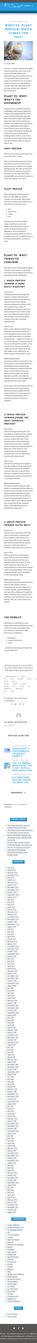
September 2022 (13, 895)
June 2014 (10, 1138)
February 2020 (12, 971)
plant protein (9, 682)
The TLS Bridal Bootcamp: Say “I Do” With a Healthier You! (22, 767)
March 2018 (11, 1028)
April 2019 (10, 996)
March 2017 (11, 1057)
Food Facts (12, 22)
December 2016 (12, 1065)
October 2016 (12, 1069)
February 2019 (12, 1001)
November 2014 (12, 1126)
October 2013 (12, 1158)
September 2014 (13, 1131)
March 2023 (11, 880)
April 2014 (10, 1143)
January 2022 (12, 914)
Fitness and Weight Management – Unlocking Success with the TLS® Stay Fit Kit (19, 837)
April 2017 (10, 1055)
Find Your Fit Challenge (15, 1245)
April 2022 (11, 907)
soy (14, 686)
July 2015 (10, 1106)
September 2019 (13, 983)
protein (15, 684)
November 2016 (12, 1067)
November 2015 (12, 1096)
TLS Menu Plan (12, 1289)
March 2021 (11, 939)
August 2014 (11, 1133)
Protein (10, 1264)
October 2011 (11, 1210)
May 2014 (10, 1141)
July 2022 (10, 900)
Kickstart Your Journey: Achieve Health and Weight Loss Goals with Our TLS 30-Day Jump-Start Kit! (19, 845)
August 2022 (11, 897)
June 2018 (10, 1020)
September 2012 (13, 1183)
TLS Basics (11, 1286)
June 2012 (10, 1190)
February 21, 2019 (22, 22)
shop (9, 1272)
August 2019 (11, 986)
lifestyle (20, 679)
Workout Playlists (13, 1301)
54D (8, 1232)
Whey (10, 670)
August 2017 (11, 1045)
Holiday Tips (11, 1254)
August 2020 (11, 956)
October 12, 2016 (26, 774)
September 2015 (13, 1101)
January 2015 (11, 1121)
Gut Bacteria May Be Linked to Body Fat (21, 780)
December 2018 (12, 1005)
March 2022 (11, 910)
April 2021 (11, 937)
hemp (12, 679)
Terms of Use (12, 1316)
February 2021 (12, 941)
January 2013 (11, 1175)
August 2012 (11, 1185)
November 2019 (12, 978)
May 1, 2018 (24, 760)
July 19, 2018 (26, 746)
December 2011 (12, 1205)
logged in (16, 804)
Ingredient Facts (13, 1257)
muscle (29, 679)
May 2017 (10, 1052)
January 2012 (11, 1202)
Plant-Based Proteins (22, 670)
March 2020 (11, 969)
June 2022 (10, 902)
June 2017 (10, 1050)
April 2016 (10, 1084)
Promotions (15, 760)
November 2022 (13, 890)
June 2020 (10, 961)
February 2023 (12, 882)
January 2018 (11, 1033)
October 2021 (12, 922)
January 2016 (11, 1092)
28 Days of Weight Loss (15, 1227)
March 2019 (11, 998)
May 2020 (10, 964)
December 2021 (12, 917)
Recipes (10, 1267)
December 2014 (12, 1124)
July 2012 (10, 1188)
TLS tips (21, 686)
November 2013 (12, 1156)
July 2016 (10, 1077)
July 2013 (10, 1165)
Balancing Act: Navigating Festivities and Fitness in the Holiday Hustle (17, 852)
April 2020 (11, 966)
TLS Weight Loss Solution (15, 698)
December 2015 (12, 1094)
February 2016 (12, 1089)
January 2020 (12, 973)
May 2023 (10, 878)
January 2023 (12, 885)
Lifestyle (10, 1259)
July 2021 (10, 929)
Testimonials (12, 1284)
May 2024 (10, 868)
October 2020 (12, 951)
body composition (11, 676)
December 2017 (12, 1035)
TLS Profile (11, 1291)
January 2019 (11, 1003)
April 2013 (10, 1170)
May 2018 (10, 1023)
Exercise (10, 1242)
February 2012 (12, 1200)
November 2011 (12, 1207)
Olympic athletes (23, 111)
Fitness (9, 1247)
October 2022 (12, 892)
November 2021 (12, 919)
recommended (16, 498)
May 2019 (10, 993)
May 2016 (10, 1082)
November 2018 (12, 1008)
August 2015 (11, 1104)
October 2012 (12, 1180)
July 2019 (10, 988)
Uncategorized (16, 746)
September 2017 (13, 1042)
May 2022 (10, 905)
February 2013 (12, 1173)
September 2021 (13, 924)
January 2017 (11, 1062)
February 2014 (12, 1148)
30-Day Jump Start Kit (15, 1230)
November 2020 (13, 949)
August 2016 (11, 1074)
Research (10, 1269)
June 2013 (10, 1168)
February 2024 (12, 873)
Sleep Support (12, 1277)
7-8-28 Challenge (13, 1235)
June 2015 (10, 1109)
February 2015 (12, 1119)
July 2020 (10, 959)
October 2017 (11, 1040)
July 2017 (10, 1047)
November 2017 (12, 1037)
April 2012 (11, 1195)
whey (12, 691)
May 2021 (10, 934)
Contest (10, 1237)
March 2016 (11, 1087)
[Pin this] (20, 704)
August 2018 (11, 1015)
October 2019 (12, 981)
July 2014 (10, 1136)
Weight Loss (11, 1299)
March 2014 (11, 1146)
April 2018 (10, 1025)
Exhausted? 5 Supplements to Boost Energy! (21, 752)
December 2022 (13, 887)
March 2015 (11, 1116)
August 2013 (11, 1163)
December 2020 (13, 946)
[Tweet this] (16, 704)
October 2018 (12, 1010)
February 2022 (12, 912)
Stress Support (12, 1282)
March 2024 (11, 870)
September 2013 (13, 1160)
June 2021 (10, 932)
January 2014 (11, 1151)
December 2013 (12, 1153)
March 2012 (11, 1197)
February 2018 (12, 1030)
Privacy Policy (12, 1314)
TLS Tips (10, 1294)
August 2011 (11, 1212)
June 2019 (10, 991)
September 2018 (13, 1013)
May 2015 (10, 1111)
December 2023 (12, 875)
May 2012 (10, 1192)
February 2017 (12, 1060)
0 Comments (9, 701)
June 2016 (10, 1079)
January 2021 (11, 944)
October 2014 (11, 1128)
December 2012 (12, 1178)
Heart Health (16, 774)
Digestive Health (13, 1240)
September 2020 (13, 954)
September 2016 (13, 1072)
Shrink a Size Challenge (15, 1274)
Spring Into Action (13, 1279)
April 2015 (10, 1114)
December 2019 (12, 976)
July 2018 (10, 1018)
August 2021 (11, 927)
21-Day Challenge (13, 1225)
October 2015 (11, 1099)
